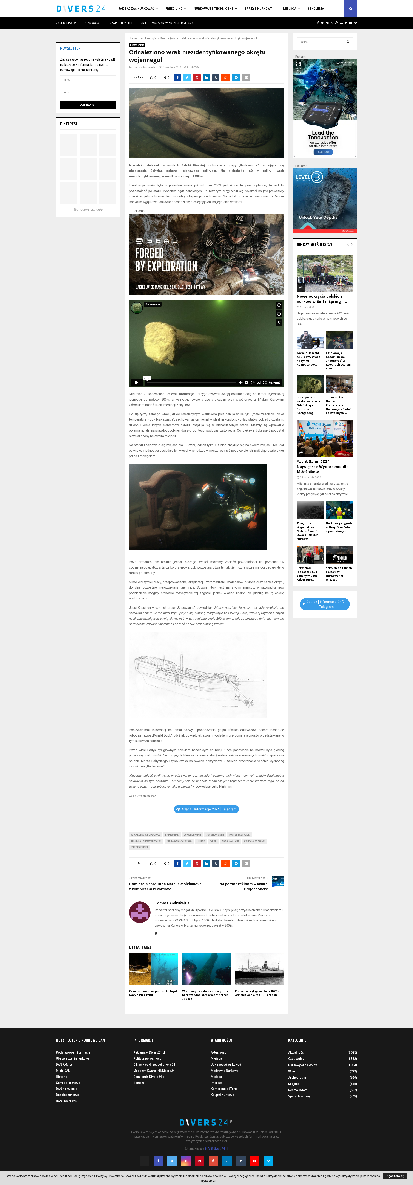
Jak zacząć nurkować (136, 8)
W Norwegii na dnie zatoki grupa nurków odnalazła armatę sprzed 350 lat (205, 995)
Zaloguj (93, 22)
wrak (213, 841)
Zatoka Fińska (139, 847)
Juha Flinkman (192, 835)
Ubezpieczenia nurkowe (72, 1058)
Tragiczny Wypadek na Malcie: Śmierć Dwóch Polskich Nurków (307, 531)
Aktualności (219, 1052)
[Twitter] (172, 1161)
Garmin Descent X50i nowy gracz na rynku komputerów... (308, 359)
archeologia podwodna (145, 835)
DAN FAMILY (64, 1064)
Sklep (144, 22)
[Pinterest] (199, 1161)
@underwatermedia (88, 209)
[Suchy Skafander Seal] (206, 294)
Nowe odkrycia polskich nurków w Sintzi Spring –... (322, 299)
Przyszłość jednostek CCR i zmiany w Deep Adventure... (308, 574)
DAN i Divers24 (66, 1101)
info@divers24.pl (216, 1148)
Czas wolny (296, 1058)
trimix (201, 841)
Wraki (292, 1071)
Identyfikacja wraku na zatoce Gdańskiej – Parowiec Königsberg (308, 405)
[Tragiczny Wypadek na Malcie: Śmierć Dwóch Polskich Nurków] (310, 510)
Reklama (111, 22)
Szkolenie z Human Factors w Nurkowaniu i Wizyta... (339, 574)
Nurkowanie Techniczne (213, 8)
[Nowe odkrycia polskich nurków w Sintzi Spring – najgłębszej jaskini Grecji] (325, 273)
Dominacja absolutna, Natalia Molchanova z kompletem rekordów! (165, 886)
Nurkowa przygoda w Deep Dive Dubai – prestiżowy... (339, 527)
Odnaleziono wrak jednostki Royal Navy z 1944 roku (153, 993)
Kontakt (138, 1082)
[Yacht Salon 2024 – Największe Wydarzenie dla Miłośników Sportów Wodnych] (325, 438)
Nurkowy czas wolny (302, 1065)
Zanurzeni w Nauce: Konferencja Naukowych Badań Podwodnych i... (338, 405)
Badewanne (172, 835)
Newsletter (129, 22)
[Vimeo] (268, 1161)
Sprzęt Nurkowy (258, 8)
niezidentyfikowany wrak (146, 841)
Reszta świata (137, 45)
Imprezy (216, 1082)
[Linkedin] (227, 1161)
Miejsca (289, 8)
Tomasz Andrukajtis (144, 67)
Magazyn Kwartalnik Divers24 (172, 22)
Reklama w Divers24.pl (149, 1052)
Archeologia (297, 1077)
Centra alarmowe (68, 1082)
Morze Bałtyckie (239, 835)
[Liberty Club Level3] (325, 231)
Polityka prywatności (147, 1058)
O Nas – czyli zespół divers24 (154, 1064)
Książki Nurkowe (222, 1095)
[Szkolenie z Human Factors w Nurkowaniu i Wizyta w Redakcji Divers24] (339, 555)
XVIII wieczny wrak (254, 841)
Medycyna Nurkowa (224, 1070)
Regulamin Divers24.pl (149, 1076)
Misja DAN (63, 1070)
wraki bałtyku (230, 841)
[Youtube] (254, 1161)
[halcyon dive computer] (325, 157)
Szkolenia (315, 8)
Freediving (174, 8)
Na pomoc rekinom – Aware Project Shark (244, 886)
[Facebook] (158, 1161)
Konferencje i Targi (224, 1088)
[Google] (213, 1161)
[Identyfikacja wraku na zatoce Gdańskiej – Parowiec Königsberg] (310, 384)
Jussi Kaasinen (215, 835)
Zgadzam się (395, 1176)
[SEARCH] (348, 41)
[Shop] (314, 23)
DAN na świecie (66, 1088)
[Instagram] (186, 1161)
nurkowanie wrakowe (179, 841)
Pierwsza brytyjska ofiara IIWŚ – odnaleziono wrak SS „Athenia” (257, 993)
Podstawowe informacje (73, 1052)
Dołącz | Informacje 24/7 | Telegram (208, 809)
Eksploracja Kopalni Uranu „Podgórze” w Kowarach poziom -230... (338, 361)
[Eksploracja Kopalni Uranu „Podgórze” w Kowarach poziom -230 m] (339, 339)
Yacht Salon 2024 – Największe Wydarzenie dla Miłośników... (323, 467)
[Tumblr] (241, 1161)
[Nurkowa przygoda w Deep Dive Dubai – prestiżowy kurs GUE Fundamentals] (339, 510)
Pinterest (69, 124)
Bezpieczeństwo (67, 1095)
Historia (61, 1076)
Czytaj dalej (208, 1181)
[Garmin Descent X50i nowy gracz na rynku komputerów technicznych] (310, 339)
